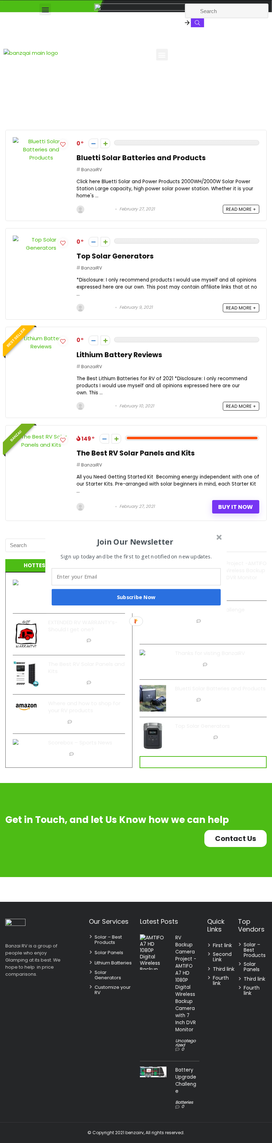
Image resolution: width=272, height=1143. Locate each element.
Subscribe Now (136, 596)
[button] (135, 541)
